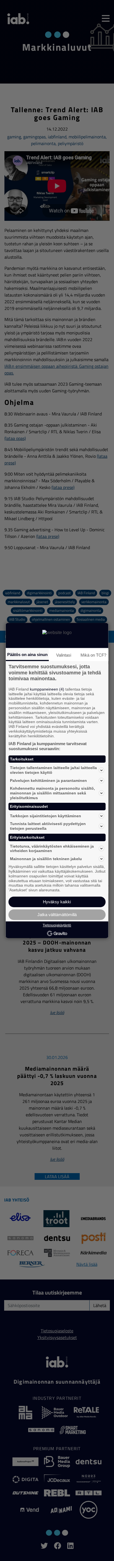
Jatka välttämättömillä (57, 914)
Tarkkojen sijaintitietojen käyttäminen (45, 816)
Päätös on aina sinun (27, 654)
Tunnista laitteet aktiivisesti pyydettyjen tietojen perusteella (48, 826)
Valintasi (63, 655)
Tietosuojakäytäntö (57, 925)
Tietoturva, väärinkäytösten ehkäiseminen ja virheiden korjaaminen (52, 848)
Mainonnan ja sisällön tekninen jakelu (46, 859)
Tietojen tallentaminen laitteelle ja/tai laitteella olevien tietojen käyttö (53, 770)
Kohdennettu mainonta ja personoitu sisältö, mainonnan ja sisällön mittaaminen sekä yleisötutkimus (52, 793)
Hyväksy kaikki (57, 901)
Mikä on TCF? (93, 655)
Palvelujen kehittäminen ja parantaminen (48, 780)
